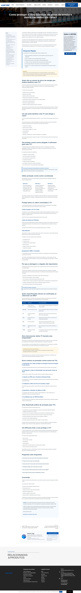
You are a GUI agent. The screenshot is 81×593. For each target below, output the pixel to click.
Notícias (42, 580)
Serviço (42, 577)
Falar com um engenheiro (52, 533)
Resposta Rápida (8, 34)
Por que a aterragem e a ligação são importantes (9, 50)
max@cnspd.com (68, 50)
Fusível (24, 577)
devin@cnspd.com (64, 580)
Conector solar (26, 580)
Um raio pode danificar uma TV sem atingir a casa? (10, 40)
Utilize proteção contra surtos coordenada (10, 45)
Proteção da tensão (27, 578)
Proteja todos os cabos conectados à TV (9, 47)
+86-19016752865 (64, 584)
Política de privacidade (56, 591)
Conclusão (7, 64)
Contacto (43, 581)
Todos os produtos (27, 571)
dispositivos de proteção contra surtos (30, 514)
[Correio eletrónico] (72, 1)
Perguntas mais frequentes (10, 63)
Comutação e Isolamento (28, 575)
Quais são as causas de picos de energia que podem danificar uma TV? (11, 37)
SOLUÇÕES (43, 574)
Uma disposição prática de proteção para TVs (10, 60)
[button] (24, 5)
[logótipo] (5, 5)
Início (42, 571)
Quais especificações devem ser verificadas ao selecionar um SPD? (10, 52)
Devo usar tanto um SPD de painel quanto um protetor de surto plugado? (36, 469)
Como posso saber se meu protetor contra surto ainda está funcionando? (36, 463)
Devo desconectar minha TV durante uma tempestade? (10, 55)
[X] (69, 1)
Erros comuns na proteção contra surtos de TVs (10, 57)
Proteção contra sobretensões (29, 572)
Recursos (43, 578)
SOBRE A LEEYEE (44, 575)
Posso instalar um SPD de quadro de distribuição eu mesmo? (34, 472)
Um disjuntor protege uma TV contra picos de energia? (32, 466)
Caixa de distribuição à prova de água (30, 581)
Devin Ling (30, 22)
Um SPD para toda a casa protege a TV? (10, 62)
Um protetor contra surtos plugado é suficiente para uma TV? (10, 42)
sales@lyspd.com (64, 581)
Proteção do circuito (27, 574)
